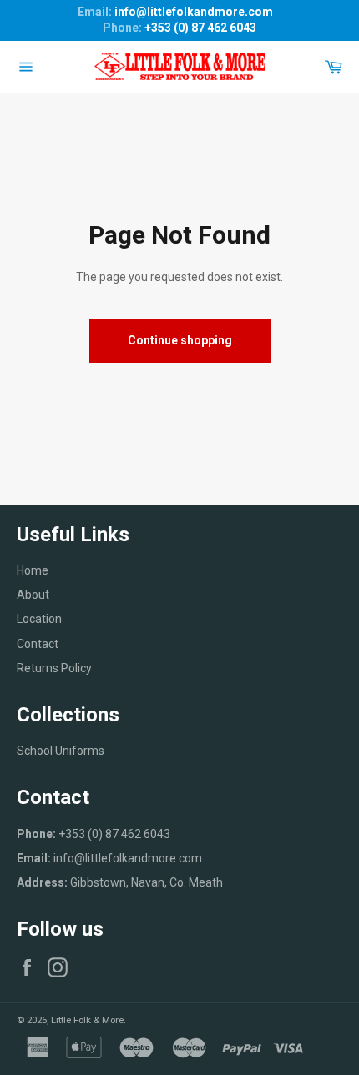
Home (32, 570)
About (33, 594)
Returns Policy (54, 668)
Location (39, 618)
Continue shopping (180, 340)
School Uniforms (60, 750)
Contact (37, 644)
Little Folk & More (87, 1020)
